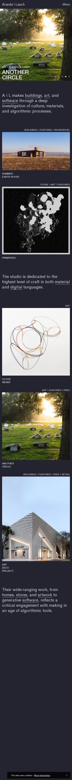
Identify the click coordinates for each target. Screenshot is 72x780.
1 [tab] (55, 76)
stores (21, 594)
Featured (15, 67)
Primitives (9, 257)
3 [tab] (62, 76)
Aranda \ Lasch (13, 4)
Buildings (30, 130)
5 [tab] (69, 76)
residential (62, 130)
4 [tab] (65, 76)
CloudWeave (6, 381)
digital (16, 286)
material (62, 281)
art (46, 95)
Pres (27, 67)
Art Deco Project (7, 567)
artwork (45, 594)
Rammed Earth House (10, 175)
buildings (33, 95)
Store (44, 184)
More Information (42, 775)
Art (4, 67)
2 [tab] (58, 76)
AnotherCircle (8, 465)
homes (8, 594)
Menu (66, 4)
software (10, 100)
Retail (66, 474)
